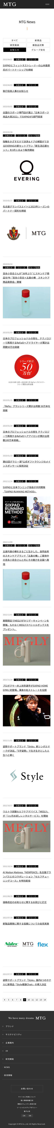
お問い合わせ (27, 1088)
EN (30, 1115)
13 (41, 999)
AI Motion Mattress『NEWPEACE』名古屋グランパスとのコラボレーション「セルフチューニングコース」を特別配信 (27, 876)
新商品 (38, 40)
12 (37, 999)
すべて (14, 40)
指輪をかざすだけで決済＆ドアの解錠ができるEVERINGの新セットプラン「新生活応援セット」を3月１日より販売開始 (26, 146)
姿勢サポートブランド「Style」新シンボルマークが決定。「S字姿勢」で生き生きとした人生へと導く (26, 751)
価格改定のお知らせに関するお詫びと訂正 (25, 902)
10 (29, 999)
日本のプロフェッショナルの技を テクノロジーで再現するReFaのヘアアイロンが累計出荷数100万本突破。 (26, 436)
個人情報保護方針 (27, 1100)
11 (33, 999)
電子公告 (27, 1111)
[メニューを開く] (47, 4)
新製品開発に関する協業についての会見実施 (26, 923)
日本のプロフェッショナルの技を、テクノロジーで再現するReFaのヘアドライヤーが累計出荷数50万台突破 (27, 342)
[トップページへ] (9, 4)
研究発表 (14, 45)
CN (24, 1115)
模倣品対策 (38, 45)
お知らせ (14, 49)
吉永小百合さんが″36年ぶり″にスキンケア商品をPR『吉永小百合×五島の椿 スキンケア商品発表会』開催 (26, 278)
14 (45, 999)
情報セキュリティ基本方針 (27, 1104)
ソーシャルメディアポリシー (27, 1107)
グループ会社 (38, 49)
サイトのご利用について (27, 1097)
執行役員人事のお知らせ (15, 91)
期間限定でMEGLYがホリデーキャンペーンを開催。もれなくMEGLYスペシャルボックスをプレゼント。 (26, 625)
